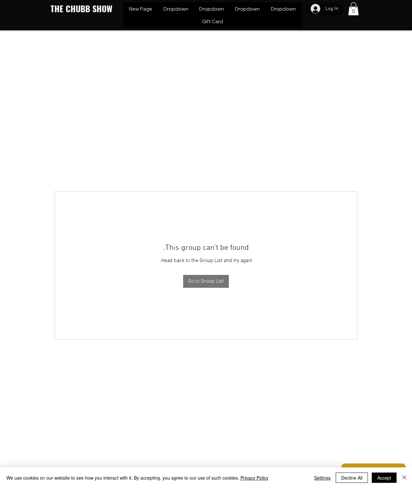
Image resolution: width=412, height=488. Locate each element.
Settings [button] (322, 477)
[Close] (404, 478)
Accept (384, 477)
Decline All (351, 477)
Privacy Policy (254, 477)
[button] (175, 9)
